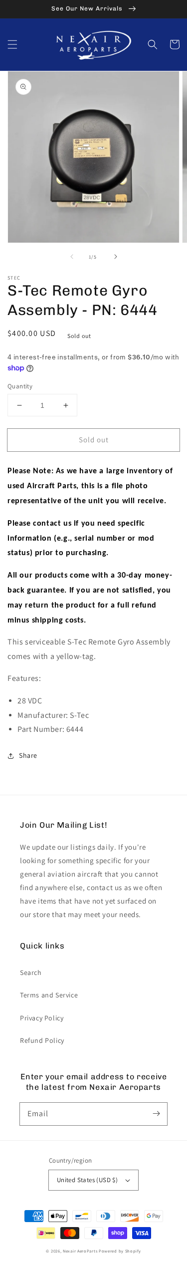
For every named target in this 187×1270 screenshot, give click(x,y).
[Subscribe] (156, 1114)
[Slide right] (116, 257)
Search (31, 972)
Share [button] (28, 755)
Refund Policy (42, 1040)
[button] (12, 44)
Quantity (19, 386)
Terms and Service (49, 994)
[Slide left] (72, 257)
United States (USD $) (87, 1180)
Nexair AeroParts (80, 1251)
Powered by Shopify (120, 1251)
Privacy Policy (41, 1017)
